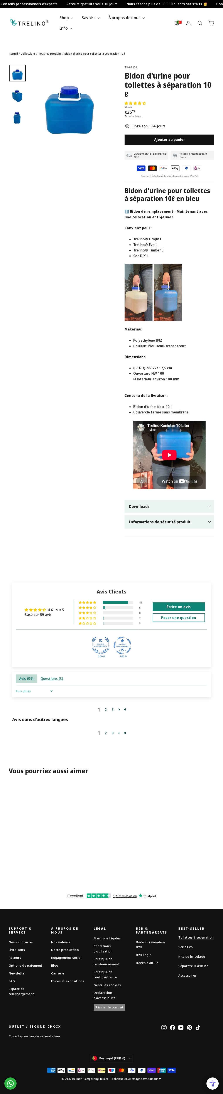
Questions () (52, 678)
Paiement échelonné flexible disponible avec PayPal (169, 176)
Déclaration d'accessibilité (105, 995)
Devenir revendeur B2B (150, 944)
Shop (64, 17)
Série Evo (185, 947)
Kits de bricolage (191, 956)
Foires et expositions (67, 981)
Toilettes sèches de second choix (35, 1036)
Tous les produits (50, 54)
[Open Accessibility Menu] (212, 1083)
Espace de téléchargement (21, 991)
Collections (28, 54)
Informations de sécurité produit (160, 521)
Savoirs (89, 17)
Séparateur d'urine (193, 966)
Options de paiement (25, 965)
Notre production (65, 949)
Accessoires (187, 975)
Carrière (57, 973)
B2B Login (144, 955)
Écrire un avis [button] (179, 606)
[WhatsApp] (10, 1083)
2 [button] (106, 709)
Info (64, 28)
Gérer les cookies (107, 985)
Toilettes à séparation (196, 937)
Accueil (13, 54)
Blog (54, 965)
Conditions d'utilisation (103, 948)
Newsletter (17, 973)
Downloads (139, 506)
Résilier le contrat (109, 1007)
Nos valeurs (60, 942)
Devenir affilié (147, 963)
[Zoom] (69, 103)
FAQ (12, 981)
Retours (15, 957)
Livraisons (17, 949)
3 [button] (113, 709)
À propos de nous (125, 17)
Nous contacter (21, 942)
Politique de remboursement (106, 961)
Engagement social (66, 957)
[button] (135, 103)
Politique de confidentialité (105, 974)
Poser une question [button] (178, 617)
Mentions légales (107, 938)
